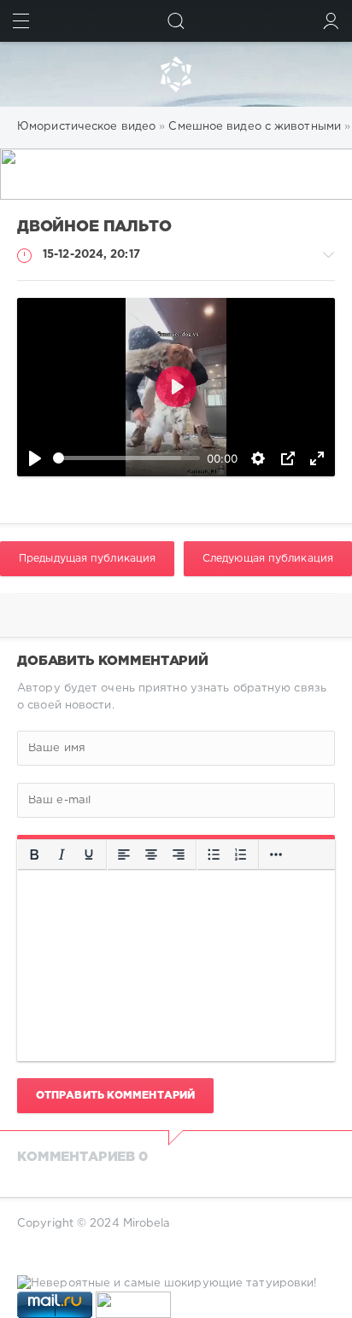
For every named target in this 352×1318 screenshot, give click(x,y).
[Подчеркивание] (89, 854)
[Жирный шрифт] (34, 854)
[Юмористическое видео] (176, 74)
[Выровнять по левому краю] (124, 854)
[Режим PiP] (288, 458)
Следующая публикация (267, 558)
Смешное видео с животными (254, 126)
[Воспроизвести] (35, 458)
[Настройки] (258, 458)
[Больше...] (276, 854)
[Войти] (331, 21)
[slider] (126, 458)
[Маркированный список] (214, 854)
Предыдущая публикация (87, 558)
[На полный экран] (317, 458)
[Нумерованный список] (241, 854)
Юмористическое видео (86, 126)
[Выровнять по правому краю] (179, 854)
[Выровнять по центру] (151, 854)
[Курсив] (61, 854)
